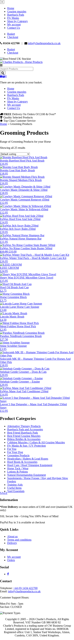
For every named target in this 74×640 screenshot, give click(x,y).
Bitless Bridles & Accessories (23, 439)
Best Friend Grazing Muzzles (23, 435)
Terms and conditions (19, 539)
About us (12, 536)
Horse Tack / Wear (17, 468)
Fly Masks (13, 17)
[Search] (3, 73)
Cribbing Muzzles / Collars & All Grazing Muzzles (36, 442)
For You (11, 448)
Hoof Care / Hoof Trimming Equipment (29, 465)
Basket (11, 33)
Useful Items (14, 487)
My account (14, 24)
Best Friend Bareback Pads (22, 432)
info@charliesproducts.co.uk (44, 43)
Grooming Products (18, 455)
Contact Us (13, 27)
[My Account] (1, 76)
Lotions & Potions (17, 471)
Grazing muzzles (16, 11)
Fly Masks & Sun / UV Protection (26, 445)
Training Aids (15, 484)
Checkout (12, 37)
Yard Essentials (15, 491)
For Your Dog (15, 452)
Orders (11, 560)
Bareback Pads (15, 14)
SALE (3, 492)
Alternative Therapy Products (24, 426)
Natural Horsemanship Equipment (26, 474)
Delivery (12, 542)
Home (10, 8)
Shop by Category (17, 21)
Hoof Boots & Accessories (22, 461)
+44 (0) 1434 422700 (25, 588)
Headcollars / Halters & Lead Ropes (27, 458)
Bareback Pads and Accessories (25, 429)
